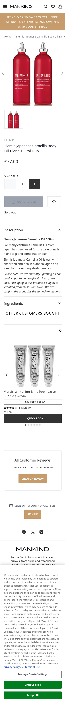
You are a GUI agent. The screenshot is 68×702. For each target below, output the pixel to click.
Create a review (33, 478)
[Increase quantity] (34, 184)
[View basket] (60, 6)
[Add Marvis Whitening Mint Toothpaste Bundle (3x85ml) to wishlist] (60, 330)
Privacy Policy (12, 667)
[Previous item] (6, 375)
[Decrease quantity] (10, 184)
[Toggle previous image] (3, 73)
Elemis (9, 140)
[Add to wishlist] (54, 201)
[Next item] (59, 375)
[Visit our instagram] (41, 531)
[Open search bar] (46, 6)
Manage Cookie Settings (32, 674)
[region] (32, 633)
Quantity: (11, 175)
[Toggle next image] (62, 73)
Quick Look (35, 418)
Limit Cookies (33, 684)
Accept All (33, 695)
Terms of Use (32, 667)
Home (7, 36)
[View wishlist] (53, 6)
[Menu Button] (3, 6)
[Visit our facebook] (24, 531)
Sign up (32, 514)
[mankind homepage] (21, 6)
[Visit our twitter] (32, 531)
